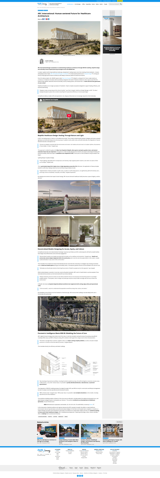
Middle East (60, 416)
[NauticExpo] (99, 468)
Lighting (55, 416)
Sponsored (89, 438)
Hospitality (88, 4)
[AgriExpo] (76, 468)
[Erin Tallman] (41, 61)
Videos (97, 4)
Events (93, 4)
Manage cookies (76, 473)
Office (83, 4)
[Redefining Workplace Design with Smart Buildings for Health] (113, 430)
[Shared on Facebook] (43, 19)
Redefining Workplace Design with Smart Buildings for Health (112, 440)
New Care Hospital (66, 78)
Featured (46, 10)
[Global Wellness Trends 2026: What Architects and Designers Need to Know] (69, 430)
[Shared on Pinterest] (47, 19)
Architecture (70, 4)
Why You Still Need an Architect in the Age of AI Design (46, 440)
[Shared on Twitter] (45, 19)
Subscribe (120, 0)
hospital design (88, 73)
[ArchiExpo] (81, 468)
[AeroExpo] (71, 468)
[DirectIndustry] (86, 468)
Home (38, 7)
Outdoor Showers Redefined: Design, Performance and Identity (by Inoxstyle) (90, 441)
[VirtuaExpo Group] (63, 468)
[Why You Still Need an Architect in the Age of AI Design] (47, 430)
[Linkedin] (82, 476)
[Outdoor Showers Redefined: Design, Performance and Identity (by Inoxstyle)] (91, 430)
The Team (105, 473)
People (105, 4)
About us (81, 473)
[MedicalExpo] (93, 468)
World (101, 4)
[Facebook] (78, 476)
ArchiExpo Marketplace (107, 0)
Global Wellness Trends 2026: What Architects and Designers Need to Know (68, 441)
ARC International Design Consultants (59, 73)
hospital (50, 416)
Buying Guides (99, 0)
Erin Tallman (50, 60)
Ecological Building (42, 416)
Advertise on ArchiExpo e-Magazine (91, 473)
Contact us (100, 473)
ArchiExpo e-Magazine (60, 473)
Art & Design (77, 4)
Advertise (114, 0)
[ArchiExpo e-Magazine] (42, 4)
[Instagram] (80, 476)
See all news (119, 421)
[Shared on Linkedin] (48, 19)
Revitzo (91, 404)
